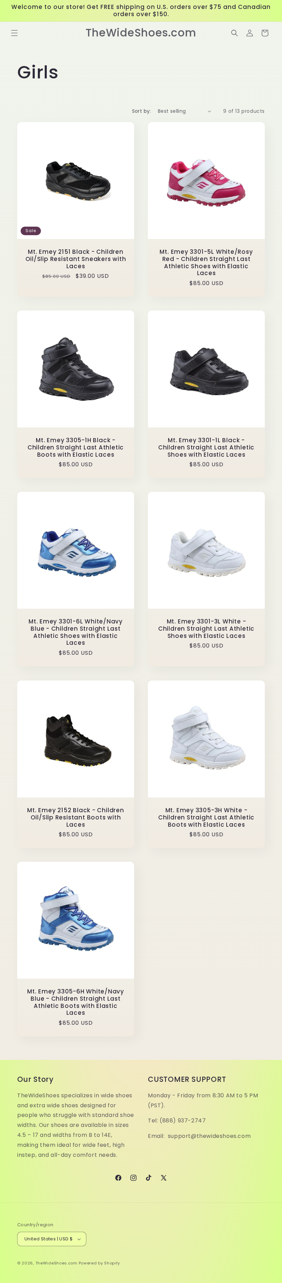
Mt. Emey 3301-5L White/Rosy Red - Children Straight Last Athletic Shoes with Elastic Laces (206, 262)
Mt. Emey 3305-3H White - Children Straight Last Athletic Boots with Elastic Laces (206, 817)
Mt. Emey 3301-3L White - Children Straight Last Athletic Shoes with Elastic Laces (206, 628)
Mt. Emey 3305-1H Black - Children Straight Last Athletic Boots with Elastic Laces (76, 447)
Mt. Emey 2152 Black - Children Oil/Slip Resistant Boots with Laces (75, 817)
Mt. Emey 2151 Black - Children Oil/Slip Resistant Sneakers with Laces (75, 259)
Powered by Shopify (99, 1263)
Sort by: (141, 111)
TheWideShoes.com (56, 1263)
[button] (14, 33)
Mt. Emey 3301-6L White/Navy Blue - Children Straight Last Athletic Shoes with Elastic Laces (76, 632)
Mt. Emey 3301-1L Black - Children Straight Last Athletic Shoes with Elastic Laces (206, 447)
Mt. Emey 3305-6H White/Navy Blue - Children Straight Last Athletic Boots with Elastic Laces (75, 1002)
